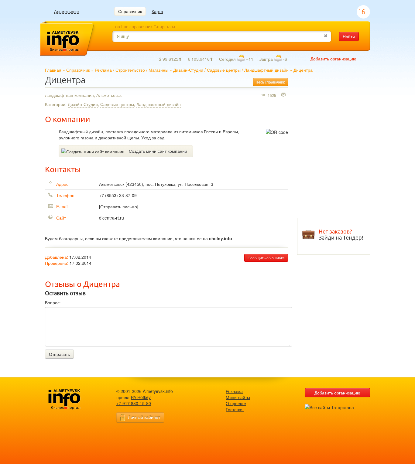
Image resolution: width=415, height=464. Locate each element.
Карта (157, 11)
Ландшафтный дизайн (266, 70)
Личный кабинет (144, 417)
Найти (349, 36)
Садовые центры (224, 70)
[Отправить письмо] (118, 206)
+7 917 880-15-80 (133, 403)
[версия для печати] (284, 95)
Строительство (130, 70)
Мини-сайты (238, 397)
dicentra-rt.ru (111, 218)
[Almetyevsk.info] (74, 399)
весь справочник (270, 81)
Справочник (130, 11)
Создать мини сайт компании (158, 151)
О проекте (236, 403)
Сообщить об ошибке (266, 257)
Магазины (158, 70)
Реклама (103, 70)
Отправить (59, 354)
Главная (53, 70)
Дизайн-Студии (188, 70)
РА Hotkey (141, 397)
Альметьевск (66, 11)
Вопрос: (53, 302)
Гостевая (235, 409)
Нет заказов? (341, 235)
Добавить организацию (333, 59)
